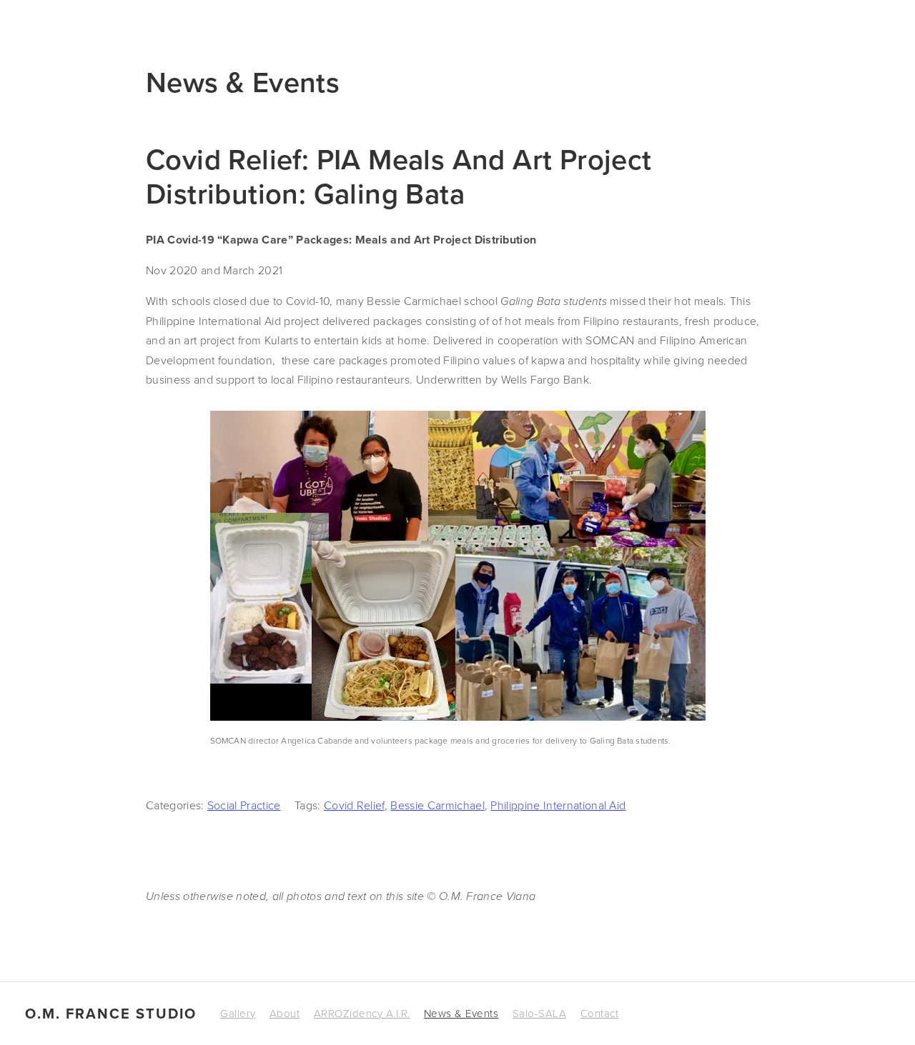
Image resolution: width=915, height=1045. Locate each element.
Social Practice (244, 805)
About (284, 1013)
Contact (599, 1013)
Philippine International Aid (557, 805)
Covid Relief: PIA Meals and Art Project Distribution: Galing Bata (399, 176)
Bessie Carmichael (437, 805)
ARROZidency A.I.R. (362, 1013)
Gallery (238, 1013)
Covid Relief (354, 805)
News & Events (461, 1013)
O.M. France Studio (111, 1013)
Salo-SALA (540, 1013)
